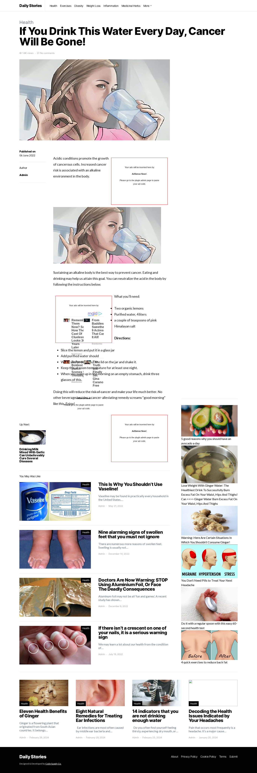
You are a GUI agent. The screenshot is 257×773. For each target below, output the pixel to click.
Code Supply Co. (53, 763)
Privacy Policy (189, 756)
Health (53, 5)
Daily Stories (30, 5)
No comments (47, 53)
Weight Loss (93, 5)
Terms (222, 756)
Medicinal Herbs (131, 5)
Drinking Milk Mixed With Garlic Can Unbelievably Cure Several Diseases (32, 455)
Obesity (78, 5)
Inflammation (111, 5)
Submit (233, 756)
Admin (23, 175)
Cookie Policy (208, 756)
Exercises (65, 5)
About (174, 756)
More (146, 5)
